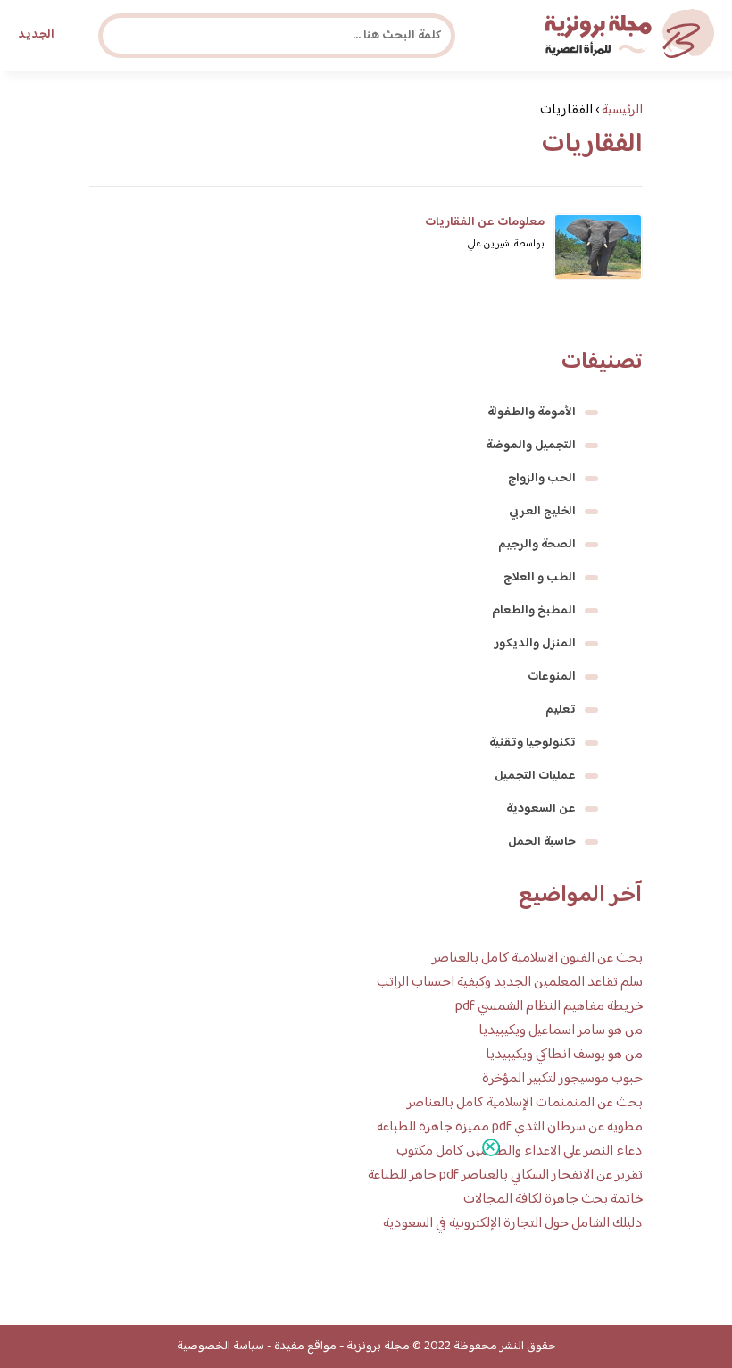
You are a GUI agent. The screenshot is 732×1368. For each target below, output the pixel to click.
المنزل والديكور (535, 644)
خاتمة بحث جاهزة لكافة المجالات (553, 1200)
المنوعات (552, 677)
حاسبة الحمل (542, 842)
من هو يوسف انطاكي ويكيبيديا (564, 1055)
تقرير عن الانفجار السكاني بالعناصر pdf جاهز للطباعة (505, 1176)
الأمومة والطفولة (531, 412)
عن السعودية (541, 809)
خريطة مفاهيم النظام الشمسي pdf (549, 1007)
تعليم (560, 710)
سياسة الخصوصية (220, 1346)
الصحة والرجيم (537, 544)
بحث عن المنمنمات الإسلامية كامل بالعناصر (525, 1103)
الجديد (36, 35)
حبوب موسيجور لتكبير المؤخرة (562, 1079)
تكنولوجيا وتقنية (532, 743)
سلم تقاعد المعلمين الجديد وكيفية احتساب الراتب (510, 983)
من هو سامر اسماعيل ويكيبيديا (560, 1031)
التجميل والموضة (531, 445)
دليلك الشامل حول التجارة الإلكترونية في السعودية (513, 1224)
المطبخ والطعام (534, 610)
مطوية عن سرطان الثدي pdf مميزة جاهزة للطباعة (510, 1127)
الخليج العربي (542, 511)
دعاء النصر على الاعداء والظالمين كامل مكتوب (519, 1151)
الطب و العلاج (539, 577)
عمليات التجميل (535, 776)
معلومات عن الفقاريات (485, 222)
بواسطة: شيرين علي (506, 244)
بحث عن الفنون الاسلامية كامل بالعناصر (537, 959)
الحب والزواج (542, 478)
